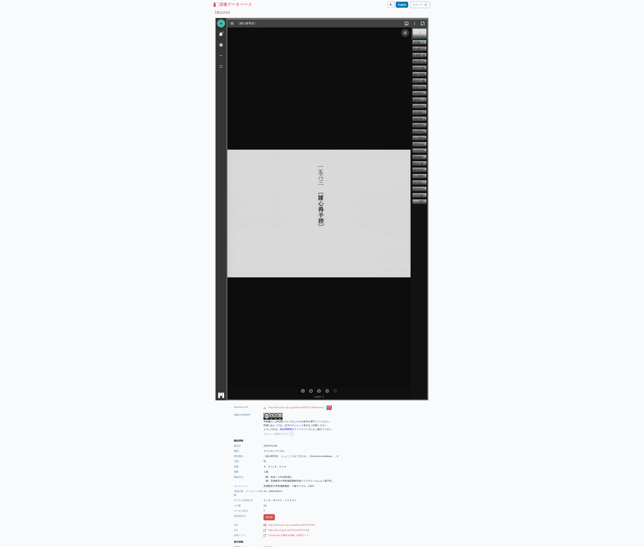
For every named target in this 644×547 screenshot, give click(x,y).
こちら (297, 421)
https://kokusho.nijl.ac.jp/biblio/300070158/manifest (296, 407)
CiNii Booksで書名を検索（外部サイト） (289, 535)
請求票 (269, 517)
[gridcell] (232, 4)
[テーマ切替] (391, 5)
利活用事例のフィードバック (295, 429)
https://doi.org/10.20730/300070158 (288, 530)
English (402, 5)
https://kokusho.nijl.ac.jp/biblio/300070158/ (291, 525)
